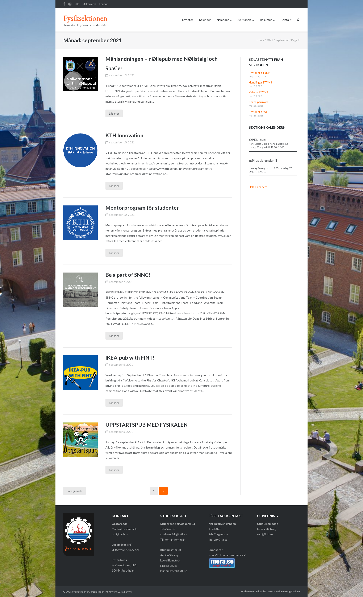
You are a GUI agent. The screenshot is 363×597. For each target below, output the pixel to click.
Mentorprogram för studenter (142, 207)
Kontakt (286, 19)
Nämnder (223, 19)
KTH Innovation (124, 135)
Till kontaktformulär (172, 539)
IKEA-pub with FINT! (130, 357)
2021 (269, 40)
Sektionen (244, 19)
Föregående (74, 491)
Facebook (64, 4)
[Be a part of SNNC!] (80, 290)
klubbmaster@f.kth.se (173, 571)
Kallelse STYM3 (258, 92)
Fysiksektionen (80, 591)
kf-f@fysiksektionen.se (125, 550)
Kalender (205, 19)
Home (260, 40)
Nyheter (187, 19)
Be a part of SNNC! (127, 274)
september (282, 40)
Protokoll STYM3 (259, 72)
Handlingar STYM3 (260, 82)
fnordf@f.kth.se (218, 539)
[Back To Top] (352, 587)
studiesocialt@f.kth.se (173, 534)
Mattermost (89, 3)
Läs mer (114, 113)
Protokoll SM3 (258, 112)
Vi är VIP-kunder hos (227, 555)
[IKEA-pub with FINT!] (80, 372)
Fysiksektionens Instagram (69, 4)
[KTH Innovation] (80, 150)
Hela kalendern (258, 187)
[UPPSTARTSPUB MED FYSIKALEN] (80, 439)
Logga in (103, 3)
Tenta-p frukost (258, 102)
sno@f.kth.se (265, 534)
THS (77, 3)
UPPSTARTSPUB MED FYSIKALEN (146, 424)
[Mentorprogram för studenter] (80, 222)
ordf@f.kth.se (120, 534)
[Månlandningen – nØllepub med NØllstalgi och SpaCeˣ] (80, 74)
